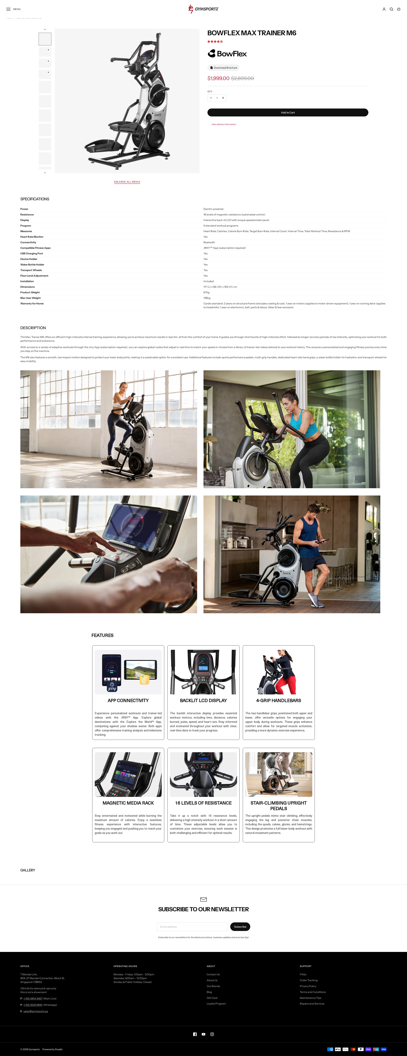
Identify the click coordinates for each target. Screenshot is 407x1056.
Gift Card (212, 997)
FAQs (303, 974)
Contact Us (213, 974)
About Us (212, 980)
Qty (210, 91)
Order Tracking (309, 980)
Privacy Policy (308, 986)
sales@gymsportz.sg (36, 1011)
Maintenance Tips (310, 997)
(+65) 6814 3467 (33, 998)
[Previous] (45, 29)
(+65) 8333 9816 (33, 1004)
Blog (209, 992)
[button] (215, 41)
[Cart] (398, 9)
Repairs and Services (312, 1003)
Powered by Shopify (52, 1049)
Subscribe (240, 926)
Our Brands (213, 986)
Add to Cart (288, 112)
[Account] (384, 9)
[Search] (391, 9)
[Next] (45, 172)
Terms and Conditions (313, 992)
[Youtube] (203, 1034)
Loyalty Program (216, 1003)
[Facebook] (194, 1034)
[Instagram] (212, 1034)
